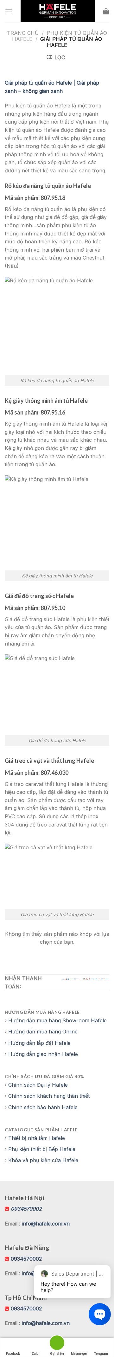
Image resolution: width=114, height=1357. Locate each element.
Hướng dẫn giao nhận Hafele (43, 1054)
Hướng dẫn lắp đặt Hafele (39, 1043)
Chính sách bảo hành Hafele (43, 1107)
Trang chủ (23, 33)
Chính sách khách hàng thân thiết (49, 1096)
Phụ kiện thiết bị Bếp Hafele (41, 1149)
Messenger (79, 1353)
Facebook (13, 1353)
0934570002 (26, 1259)
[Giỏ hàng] (106, 11)
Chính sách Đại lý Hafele (38, 1085)
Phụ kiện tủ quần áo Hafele (59, 36)
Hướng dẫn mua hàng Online (43, 1031)
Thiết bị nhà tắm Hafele (36, 1138)
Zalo (35, 1353)
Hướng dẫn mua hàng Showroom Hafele (57, 1020)
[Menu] (8, 11)
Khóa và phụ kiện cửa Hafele (43, 1160)
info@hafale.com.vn (46, 1223)
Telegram (101, 1353)
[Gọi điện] (57, 1344)
